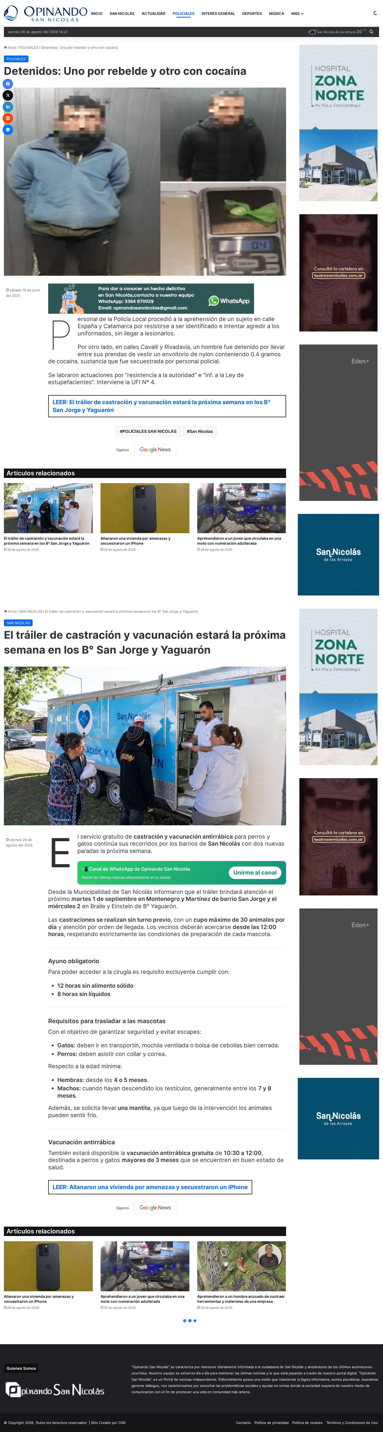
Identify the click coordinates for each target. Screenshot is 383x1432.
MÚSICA (276, 13)
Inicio (11, 47)
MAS (295, 13)
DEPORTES (252, 13)
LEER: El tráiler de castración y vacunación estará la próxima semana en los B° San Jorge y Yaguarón (161, 406)
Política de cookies (307, 1423)
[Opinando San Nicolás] (45, 13)
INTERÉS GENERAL (218, 13)
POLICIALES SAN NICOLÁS (149, 431)
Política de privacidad (272, 1423)
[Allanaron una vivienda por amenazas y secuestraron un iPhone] (145, 508)
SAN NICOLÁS (122, 13)
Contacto (243, 1423)
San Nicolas (201, 431)
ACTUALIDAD (153, 13)
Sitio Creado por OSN (108, 1423)
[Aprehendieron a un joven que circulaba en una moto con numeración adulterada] (241, 508)
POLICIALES (183, 13)
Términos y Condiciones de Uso (352, 1423)
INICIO (96, 13)
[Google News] (155, 450)
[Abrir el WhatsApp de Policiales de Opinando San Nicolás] (151, 311)
